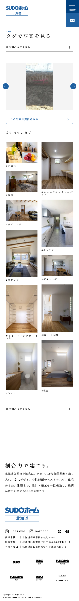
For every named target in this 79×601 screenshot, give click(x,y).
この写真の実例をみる (24, 119)
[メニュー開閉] (72, 6)
